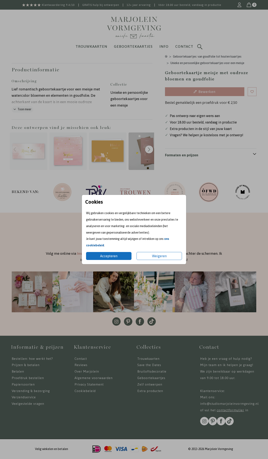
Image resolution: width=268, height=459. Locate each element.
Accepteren (108, 256)
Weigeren (159, 256)
